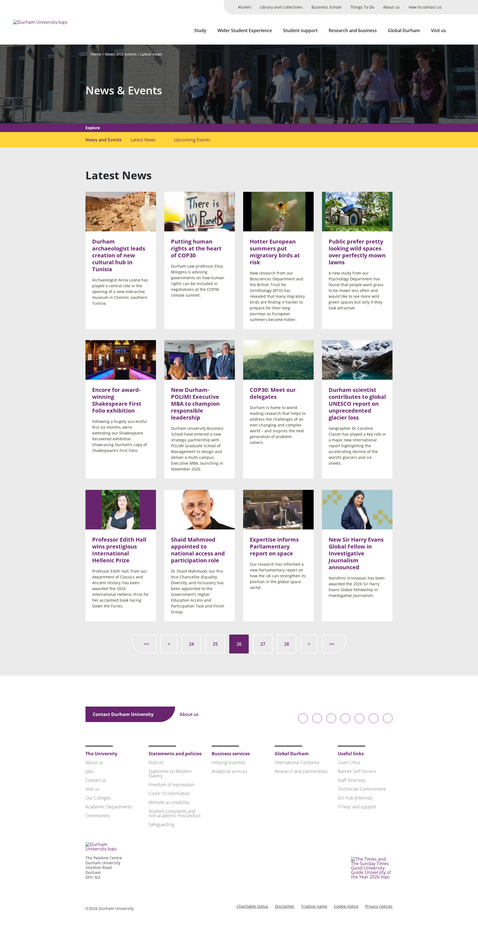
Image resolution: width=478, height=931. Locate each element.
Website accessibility (169, 802)
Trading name (314, 906)
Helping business (228, 762)
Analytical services (229, 771)
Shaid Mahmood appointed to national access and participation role (198, 550)
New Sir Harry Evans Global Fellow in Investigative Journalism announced (356, 553)
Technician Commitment (362, 789)
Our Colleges (98, 798)
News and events (121, 54)
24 (191, 644)
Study (200, 30)
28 (286, 644)
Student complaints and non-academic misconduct (175, 813)
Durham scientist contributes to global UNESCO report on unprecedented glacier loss (357, 404)
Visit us (438, 30)
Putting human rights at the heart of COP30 (196, 248)
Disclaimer (285, 906)
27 (262, 644)
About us (391, 7)
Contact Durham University (124, 714)
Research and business (353, 30)
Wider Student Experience (244, 30)
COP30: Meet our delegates (273, 393)
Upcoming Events (192, 140)
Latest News (143, 140)
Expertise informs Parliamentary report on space (274, 546)
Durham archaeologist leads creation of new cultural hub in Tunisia (118, 255)
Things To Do (362, 7)
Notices (156, 762)
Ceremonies (97, 816)
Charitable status (252, 906)
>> (331, 644)
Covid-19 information (169, 793)
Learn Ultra (349, 762)
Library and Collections (281, 7)
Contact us (95, 780)
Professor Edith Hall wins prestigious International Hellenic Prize (119, 550)
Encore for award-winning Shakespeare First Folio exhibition (116, 400)
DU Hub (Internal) (355, 798)
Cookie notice (346, 906)
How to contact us (425, 7)
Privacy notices (379, 906)
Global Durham (404, 30)
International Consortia (297, 762)
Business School (326, 7)
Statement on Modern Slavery (170, 773)
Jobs (89, 771)
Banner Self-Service (357, 771)
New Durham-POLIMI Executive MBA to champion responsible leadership (195, 404)
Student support (300, 30)
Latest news (151, 54)
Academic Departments (108, 807)
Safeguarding (161, 824)
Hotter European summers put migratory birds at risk (275, 252)
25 (215, 644)
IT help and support (357, 807)
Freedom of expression (171, 785)
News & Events (123, 90)
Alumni (244, 7)
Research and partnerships (301, 771)
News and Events (103, 140)
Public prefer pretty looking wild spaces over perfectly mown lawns (357, 252)
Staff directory (351, 780)
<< (146, 644)
